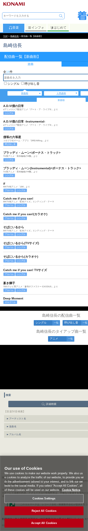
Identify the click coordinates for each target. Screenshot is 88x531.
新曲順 (24, 93)
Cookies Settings (43, 498)
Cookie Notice (71, 490)
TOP (5, 36)
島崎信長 (14, 36)
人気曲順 (61, 93)
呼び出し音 (32, 83)
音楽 (15, 27)
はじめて (60, 27)
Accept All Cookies (44, 523)
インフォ (37, 27)
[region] (44, 493)
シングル (13, 83)
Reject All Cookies (44, 510)
